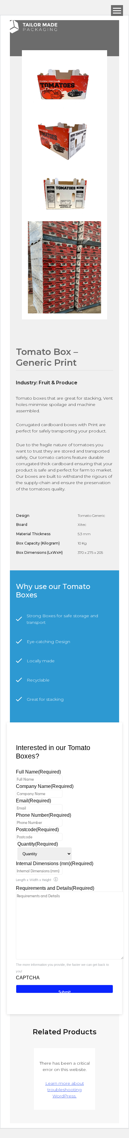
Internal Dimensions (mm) (54, 863)
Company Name (45, 786)
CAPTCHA (28, 977)
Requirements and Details (55, 888)
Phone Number (43, 815)
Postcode (37, 829)
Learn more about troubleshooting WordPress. (64, 1090)
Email (33, 800)
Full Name (38, 771)
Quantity (37, 844)
